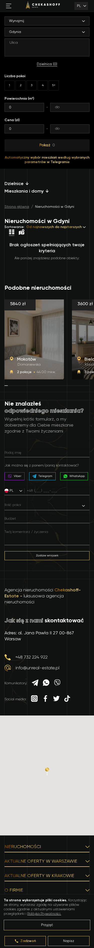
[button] (16, 490)
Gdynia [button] (15, 32)
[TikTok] (67, 699)
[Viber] (57, 683)
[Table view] (11, 233)
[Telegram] (35, 683)
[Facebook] (45, 699)
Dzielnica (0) (47, 64)
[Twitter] (56, 699)
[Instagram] (34, 699)
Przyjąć (47, 925)
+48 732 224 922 (31, 657)
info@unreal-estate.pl (37, 668)
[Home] (43, 5)
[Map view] (21, 232)
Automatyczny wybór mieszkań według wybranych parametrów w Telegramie (47, 160)
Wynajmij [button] (16, 21)
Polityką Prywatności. (44, 914)
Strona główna (17, 207)
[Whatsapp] (46, 683)
